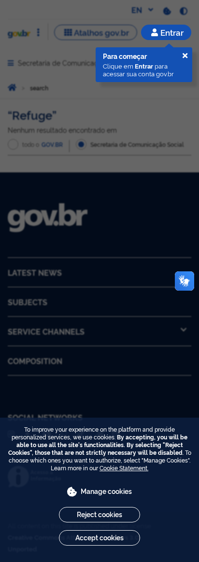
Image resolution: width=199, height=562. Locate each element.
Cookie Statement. (124, 468)
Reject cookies (99, 514)
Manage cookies (106, 490)
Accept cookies (99, 537)
